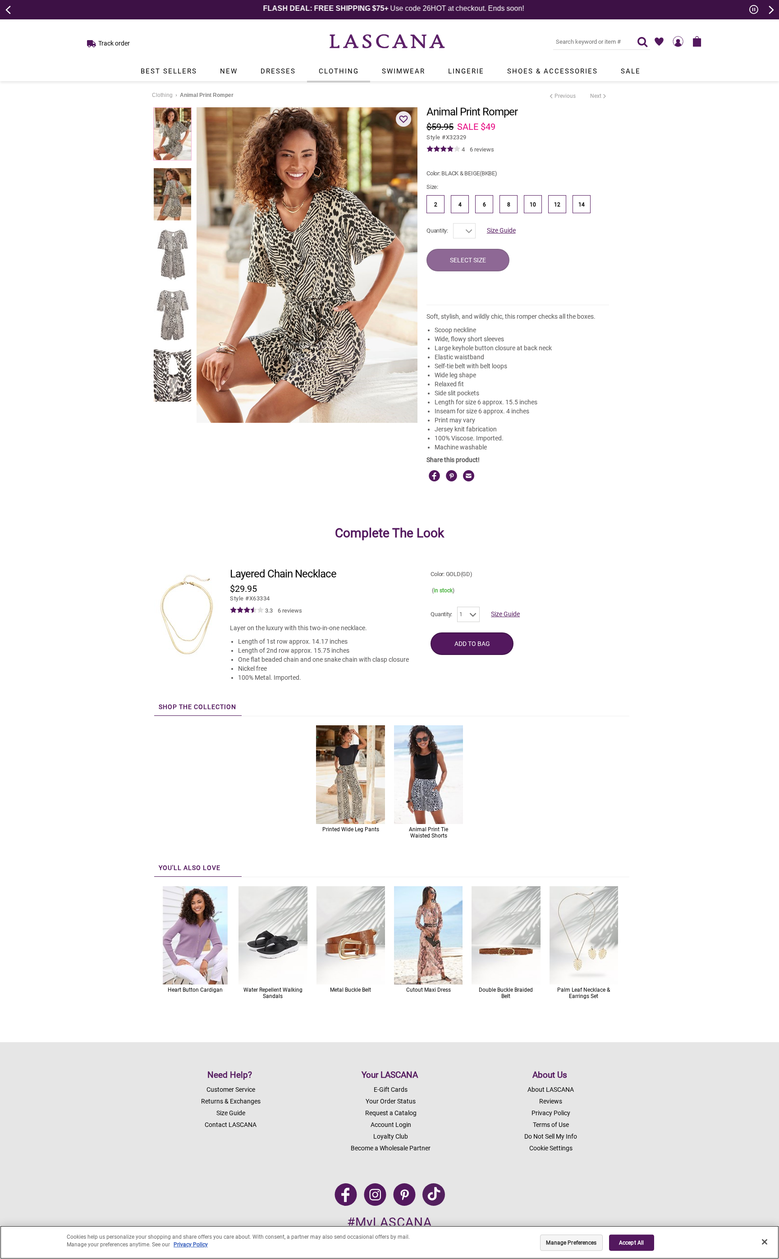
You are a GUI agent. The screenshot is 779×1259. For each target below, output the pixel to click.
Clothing (339, 71)
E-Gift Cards (391, 1089)
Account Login (391, 1124)
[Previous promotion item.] (8, 9)
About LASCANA (550, 1089)
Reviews (550, 1101)
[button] (403, 119)
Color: (461, 173)
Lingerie (466, 71)
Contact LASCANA (231, 1124)
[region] (389, 1242)
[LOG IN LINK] (678, 41)
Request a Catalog (391, 1113)
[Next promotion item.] (770, 9)
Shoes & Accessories (552, 71)
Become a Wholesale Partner (391, 1148)
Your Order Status (391, 1101)
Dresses (278, 71)
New (229, 71)
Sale (631, 71)
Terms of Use (551, 1124)
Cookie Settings (551, 1148)
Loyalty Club (390, 1136)
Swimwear (403, 71)
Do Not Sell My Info (550, 1136)
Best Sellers (169, 71)
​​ (250, 598)
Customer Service (230, 1089)
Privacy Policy (551, 1113)
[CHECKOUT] (697, 41)
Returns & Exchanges (231, 1101)
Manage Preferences (571, 1243)
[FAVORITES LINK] (659, 41)
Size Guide (501, 230)
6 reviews (482, 149)
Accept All (631, 1243)
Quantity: (437, 230)
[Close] (764, 1242)
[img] (443, 149)
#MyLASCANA (389, 1222)
